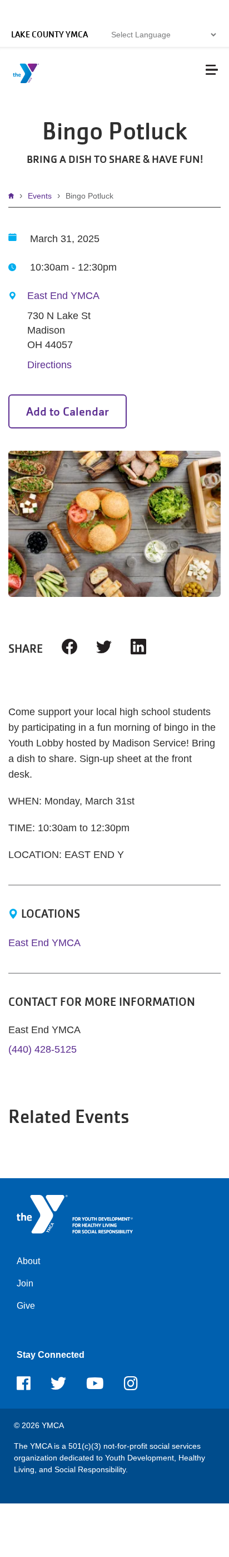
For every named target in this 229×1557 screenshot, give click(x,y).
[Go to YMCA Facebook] (24, 1387)
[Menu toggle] (212, 70)
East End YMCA (63, 295)
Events (40, 195)
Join (25, 1283)
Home (13, 196)
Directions (49, 364)
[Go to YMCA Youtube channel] (95, 1387)
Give (26, 1305)
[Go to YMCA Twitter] (58, 1387)
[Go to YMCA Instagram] (131, 1387)
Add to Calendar (67, 411)
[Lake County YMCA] (75, 1214)
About (28, 1261)
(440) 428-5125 (42, 1049)
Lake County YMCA (49, 34)
